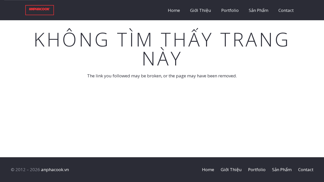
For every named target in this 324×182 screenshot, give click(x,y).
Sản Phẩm (282, 169)
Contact (305, 169)
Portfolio (257, 169)
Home (208, 169)
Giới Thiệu (231, 169)
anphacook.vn (55, 169)
